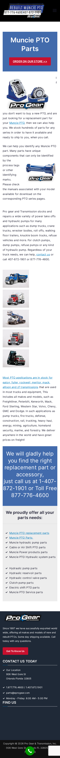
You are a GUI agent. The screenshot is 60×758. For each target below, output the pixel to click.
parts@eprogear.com (18, 692)
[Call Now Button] (29, 751)
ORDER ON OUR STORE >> (30, 61)
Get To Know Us (15, 651)
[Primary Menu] (54, 10)
